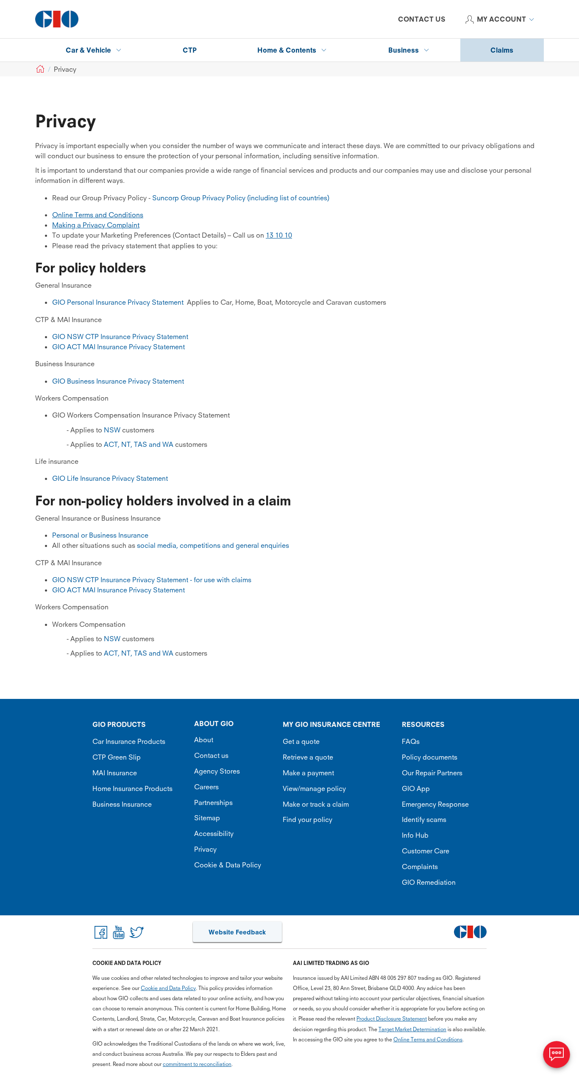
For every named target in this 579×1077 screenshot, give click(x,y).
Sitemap (207, 817)
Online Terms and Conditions (97, 214)
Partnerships (213, 802)
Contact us (211, 755)
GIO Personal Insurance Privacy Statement (118, 302)
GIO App (416, 788)
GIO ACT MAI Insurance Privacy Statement (118, 346)
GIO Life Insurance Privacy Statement (110, 478)
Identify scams (424, 819)
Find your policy (307, 819)
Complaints (420, 866)
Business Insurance (122, 804)
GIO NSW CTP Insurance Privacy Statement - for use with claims (151, 579)
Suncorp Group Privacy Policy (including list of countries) (240, 198)
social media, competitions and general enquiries (213, 545)
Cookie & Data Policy (227, 865)
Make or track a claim (316, 804)
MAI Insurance (114, 772)
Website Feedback (237, 932)
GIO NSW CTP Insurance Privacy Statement (120, 336)
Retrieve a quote (308, 757)
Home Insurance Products (132, 788)
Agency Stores (217, 771)
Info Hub (415, 835)
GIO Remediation (429, 882)
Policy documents (429, 757)
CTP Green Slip (116, 757)
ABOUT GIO (214, 723)
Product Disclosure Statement (391, 1018)
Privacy (205, 849)
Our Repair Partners (432, 772)
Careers (206, 787)
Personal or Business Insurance (100, 535)
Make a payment (308, 772)
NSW (112, 430)
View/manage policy (314, 788)
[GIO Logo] (56, 19)
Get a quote (301, 741)
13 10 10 (279, 235)
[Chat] (556, 1054)
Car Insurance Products (128, 741)
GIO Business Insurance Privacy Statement (118, 381)
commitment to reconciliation (197, 1064)
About (203, 739)
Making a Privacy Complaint (95, 225)
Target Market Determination (412, 1029)
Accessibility (214, 833)
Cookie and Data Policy (168, 988)
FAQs (411, 741)
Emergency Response (435, 804)
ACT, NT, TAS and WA (139, 444)
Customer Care (425, 851)
